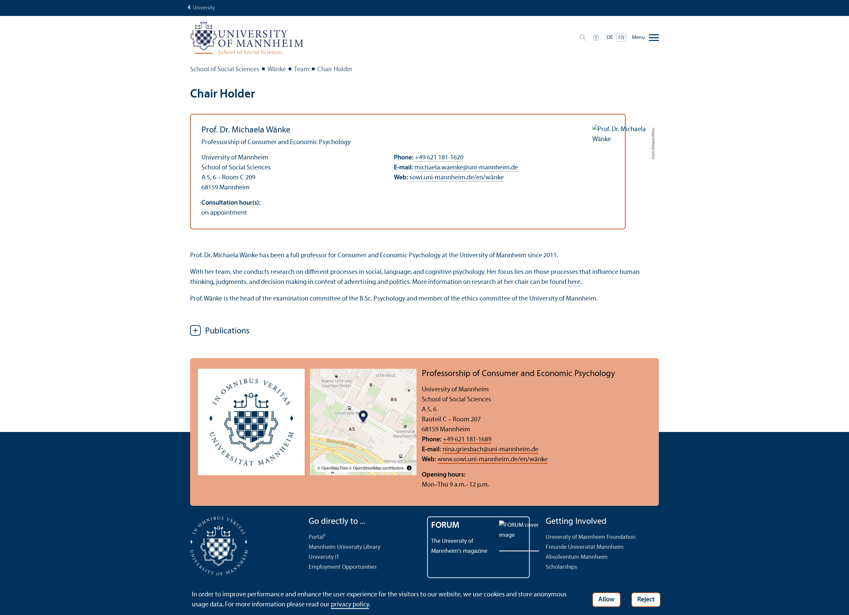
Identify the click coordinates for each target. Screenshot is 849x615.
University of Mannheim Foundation (591, 537)
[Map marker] (363, 417)
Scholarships (561, 567)
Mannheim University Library (344, 547)
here (574, 282)
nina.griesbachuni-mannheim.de (490, 449)
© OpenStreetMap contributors (376, 468)
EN (621, 37)
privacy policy (350, 604)
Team (301, 69)
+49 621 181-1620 (439, 157)
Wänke (276, 69)
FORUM (445, 525)
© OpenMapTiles (332, 468)
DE (610, 37)
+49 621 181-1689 (467, 439)
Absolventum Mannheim (577, 557)
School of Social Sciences (224, 69)
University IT (324, 557)
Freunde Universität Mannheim (585, 547)
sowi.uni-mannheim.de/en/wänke (457, 177)
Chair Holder (335, 69)
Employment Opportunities (343, 567)
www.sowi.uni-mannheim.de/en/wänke (492, 459)
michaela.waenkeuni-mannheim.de (466, 167)
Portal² (317, 537)
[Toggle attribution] (409, 468)
